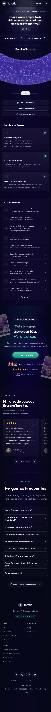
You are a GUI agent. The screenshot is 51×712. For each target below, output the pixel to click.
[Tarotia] (9, 3)
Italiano (31, 689)
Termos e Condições (10, 650)
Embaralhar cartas (27, 108)
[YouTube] (28, 674)
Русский (38, 689)
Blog (29, 628)
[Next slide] (34, 461)
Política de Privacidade (11, 653)
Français (25, 692)
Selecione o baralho (27, 114)
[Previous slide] (16, 461)
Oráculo (6, 639)
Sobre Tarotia (8, 657)
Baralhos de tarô (9, 635)
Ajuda (29, 635)
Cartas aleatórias (27, 103)
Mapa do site (7, 661)
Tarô (4, 628)
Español (7, 689)
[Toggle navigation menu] (46, 3)
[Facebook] (34, 674)
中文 (44, 689)
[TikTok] (16, 674)
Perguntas (7, 632)
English (15, 689)
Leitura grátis (27, 355)
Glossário (31, 632)
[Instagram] (22, 674)
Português (23, 689)
